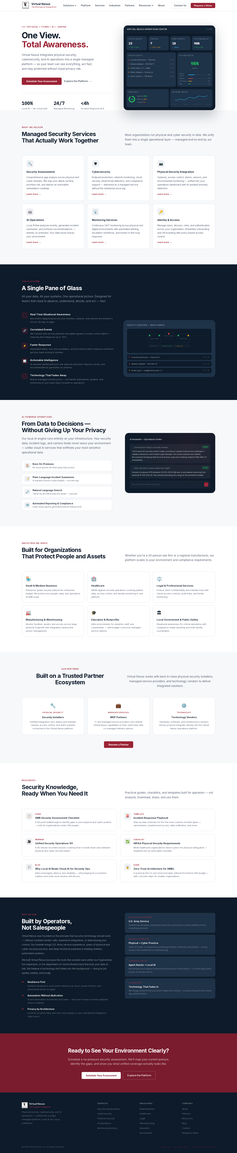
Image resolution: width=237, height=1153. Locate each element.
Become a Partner (119, 744)
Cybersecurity (104, 1113)
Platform (85, 5)
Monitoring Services (107, 1128)
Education (145, 1128)
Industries (114, 5)
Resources (145, 5)
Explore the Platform (78, 81)
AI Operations (104, 1123)
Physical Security (106, 1118)
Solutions (68, 5)
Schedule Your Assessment (41, 81)
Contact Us (180, 5)
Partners (129, 5)
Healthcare (145, 1113)
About (161, 5)
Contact (186, 1128)
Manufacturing (147, 1123)
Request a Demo (203, 5)
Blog (184, 1123)
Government (146, 1133)
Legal (142, 1118)
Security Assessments (108, 1109)
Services (100, 5)
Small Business (147, 1109)
